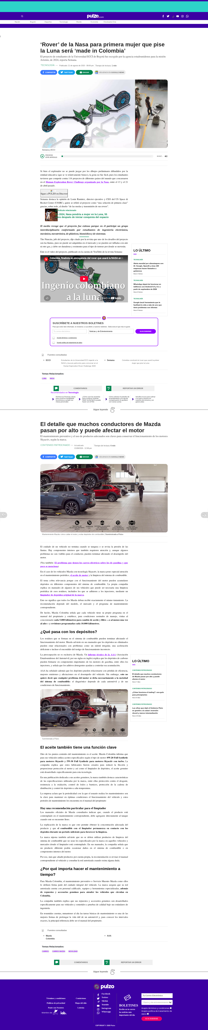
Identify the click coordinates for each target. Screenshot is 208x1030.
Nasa (52, 378)
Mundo (79, 22)
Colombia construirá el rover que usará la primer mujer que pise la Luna (140, 361)
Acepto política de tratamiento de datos (69, 342)
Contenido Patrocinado (55, 445)
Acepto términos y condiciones (67, 338)
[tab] (78, 388)
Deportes (48, 22)
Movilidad (73, 951)
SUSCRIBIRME (145, 331)
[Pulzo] (95, 16)
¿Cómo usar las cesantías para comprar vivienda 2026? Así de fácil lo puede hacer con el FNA (91, 399)
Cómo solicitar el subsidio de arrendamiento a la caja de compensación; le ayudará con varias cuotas (119, 399)
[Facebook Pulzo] (163, 17)
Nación (17, 22)
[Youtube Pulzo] (177, 17)
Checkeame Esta (110, 22)
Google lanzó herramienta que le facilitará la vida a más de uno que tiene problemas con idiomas (147, 304)
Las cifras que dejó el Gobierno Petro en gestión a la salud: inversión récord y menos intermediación (147, 710)
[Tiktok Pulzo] (173, 17)
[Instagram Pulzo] (182, 17)
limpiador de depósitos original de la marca (62, 595)
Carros (45, 951)
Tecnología (63, 22)
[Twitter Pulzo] (168, 17)
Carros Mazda (58, 951)
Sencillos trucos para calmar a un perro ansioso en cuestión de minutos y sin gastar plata (145, 399)
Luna (44, 378)
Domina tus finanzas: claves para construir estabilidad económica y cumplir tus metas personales (65, 399)
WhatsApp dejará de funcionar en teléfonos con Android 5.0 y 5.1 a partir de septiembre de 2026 (147, 286)
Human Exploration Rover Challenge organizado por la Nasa (77, 182)
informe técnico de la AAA (102, 654)
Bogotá (33, 22)
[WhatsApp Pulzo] (187, 17)
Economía (94, 22)
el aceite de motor (79, 575)
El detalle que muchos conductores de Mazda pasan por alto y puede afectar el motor (147, 676)
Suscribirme (151, 1019)
